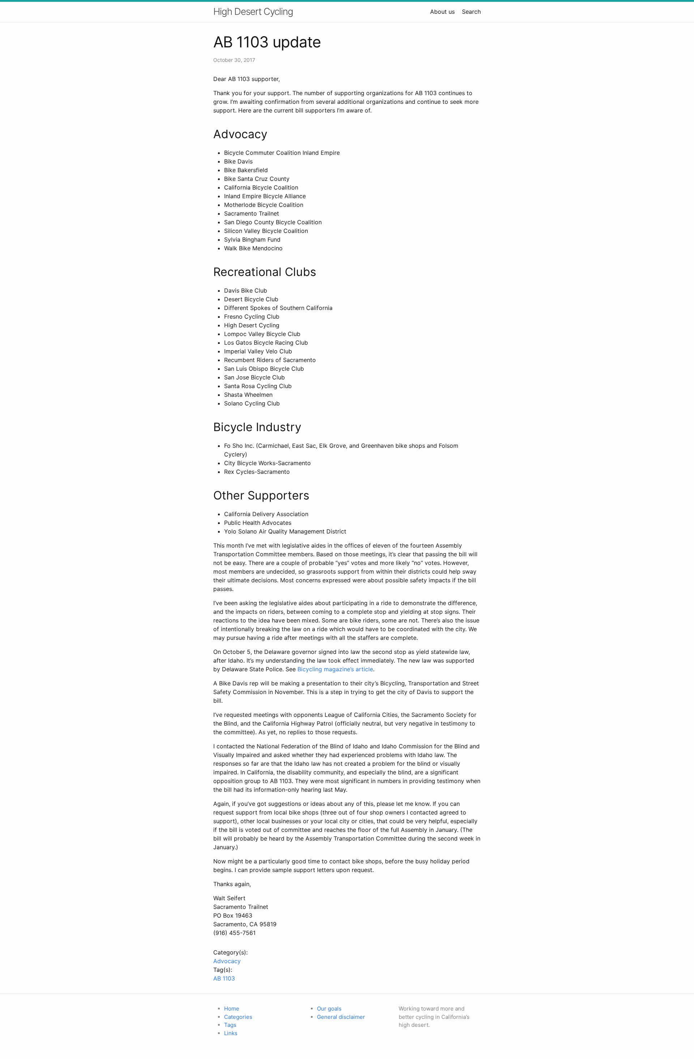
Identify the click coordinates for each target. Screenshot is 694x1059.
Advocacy (227, 961)
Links (230, 1033)
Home (231, 1008)
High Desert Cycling (253, 11)
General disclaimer (341, 1016)
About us (442, 11)
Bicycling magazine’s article (335, 669)
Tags (230, 1024)
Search (471, 11)
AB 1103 (224, 978)
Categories (238, 1016)
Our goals (329, 1008)
